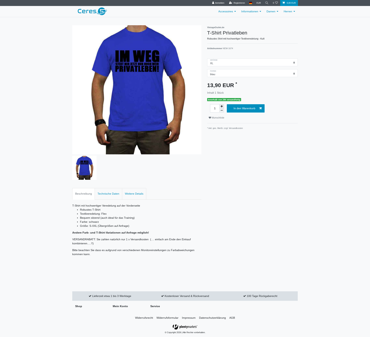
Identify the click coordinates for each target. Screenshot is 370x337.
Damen (271, 11)
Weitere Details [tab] (134, 193)
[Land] (250, 3)
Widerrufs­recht (144, 317)
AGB (232, 317)
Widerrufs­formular (167, 317)
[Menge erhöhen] (221, 106)
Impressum (189, 317)
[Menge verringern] (221, 110)
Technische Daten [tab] (108, 193)
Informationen (249, 11)
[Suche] (267, 3)
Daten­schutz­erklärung (212, 317)
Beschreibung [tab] (83, 193)
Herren (288, 11)
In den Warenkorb (244, 108)
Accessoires (225, 11)
